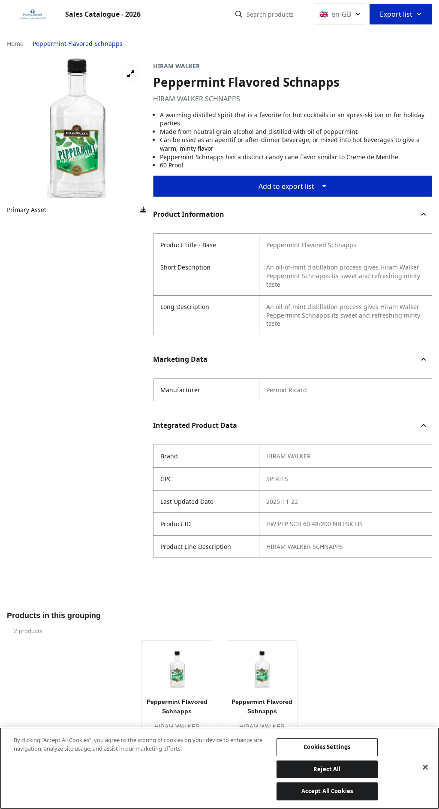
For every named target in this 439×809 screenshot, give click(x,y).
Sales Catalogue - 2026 (103, 14)
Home (15, 43)
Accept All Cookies (327, 791)
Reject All (326, 769)
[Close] (425, 767)
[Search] (239, 14)
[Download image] (143, 209)
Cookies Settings (327, 747)
